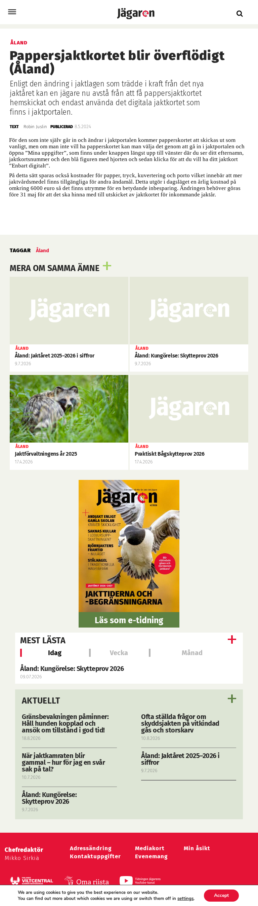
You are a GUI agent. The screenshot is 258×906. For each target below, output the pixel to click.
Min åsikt (197, 848)
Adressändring (91, 848)
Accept (221, 895)
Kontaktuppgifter (95, 856)
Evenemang (151, 856)
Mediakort (150, 848)
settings (185, 899)
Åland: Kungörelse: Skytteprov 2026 (72, 669)
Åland (42, 251)
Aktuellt (41, 701)
